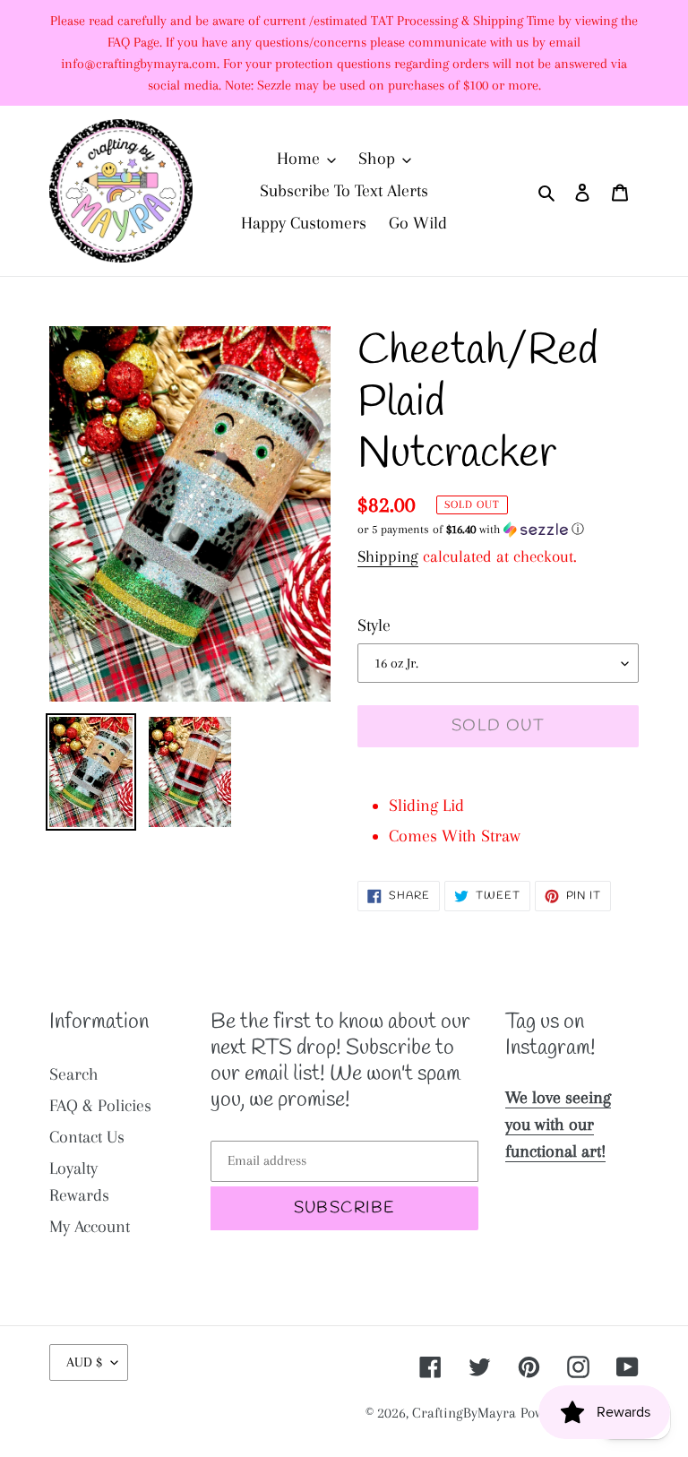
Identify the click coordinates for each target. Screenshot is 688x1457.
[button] (470, 530)
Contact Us (87, 1137)
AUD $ (84, 1362)
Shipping (387, 556)
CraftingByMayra (464, 1412)
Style (374, 625)
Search (74, 1074)
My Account (89, 1227)
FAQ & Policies (100, 1106)
